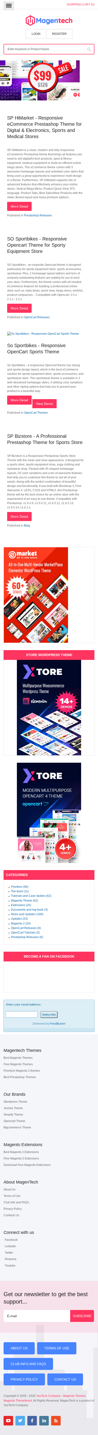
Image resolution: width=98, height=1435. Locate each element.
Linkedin (10, 1246)
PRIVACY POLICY (24, 1379)
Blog (27, 525)
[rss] (56, 1420)
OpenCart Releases (37, 317)
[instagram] (68, 1420)
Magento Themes (74, 1396)
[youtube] (8, 1420)
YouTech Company (48, 1396)
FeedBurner (57, 1023)
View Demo (44, 404)
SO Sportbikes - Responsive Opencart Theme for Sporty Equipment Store (37, 245)
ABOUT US (19, 1348)
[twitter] (20, 1420)
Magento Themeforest (18, 1400)
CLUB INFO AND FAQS (28, 1364)
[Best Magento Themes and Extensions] (49, 20)
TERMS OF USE (56, 1348)
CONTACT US (65, 1379)
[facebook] (32, 1420)
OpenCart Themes (36, 412)
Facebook (11, 1240)
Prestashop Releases (38, 215)
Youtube (10, 1265)
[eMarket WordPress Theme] (49, 595)
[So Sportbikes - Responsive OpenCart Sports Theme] (43, 333)
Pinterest (10, 1259)
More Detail (19, 206)
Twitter (9, 1252)
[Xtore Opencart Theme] (49, 813)
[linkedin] (44, 1420)
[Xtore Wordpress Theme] (49, 707)
